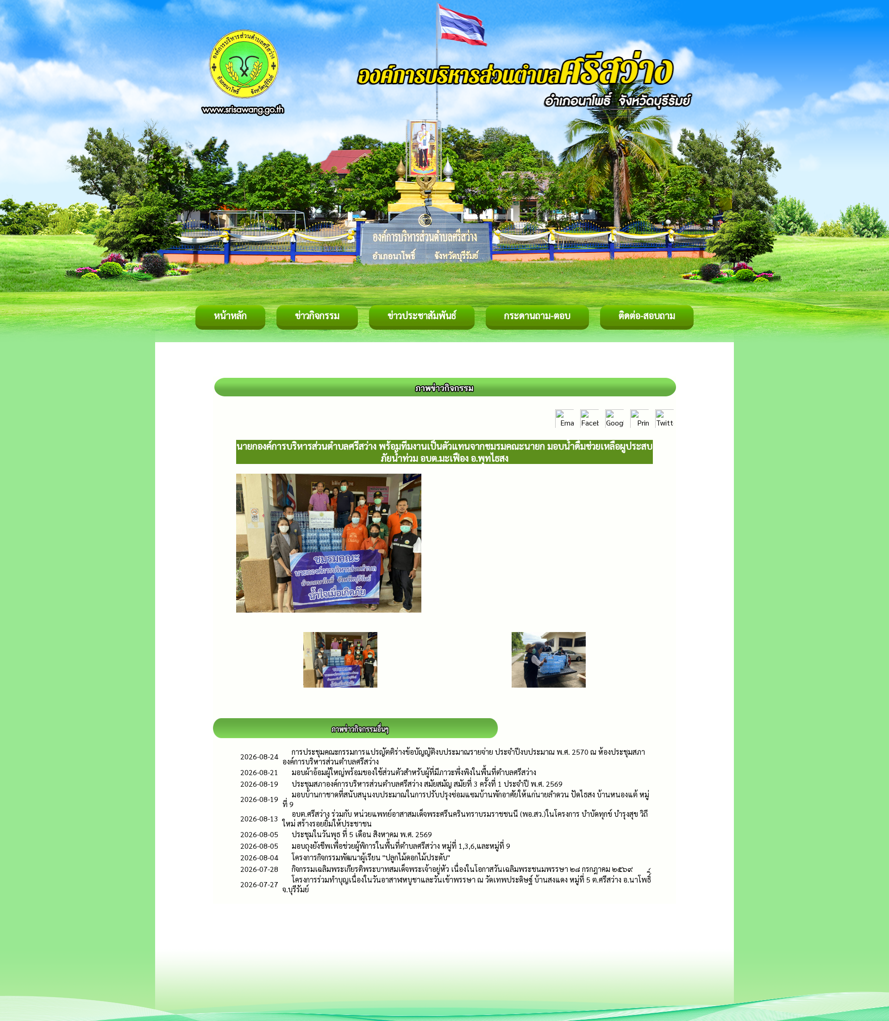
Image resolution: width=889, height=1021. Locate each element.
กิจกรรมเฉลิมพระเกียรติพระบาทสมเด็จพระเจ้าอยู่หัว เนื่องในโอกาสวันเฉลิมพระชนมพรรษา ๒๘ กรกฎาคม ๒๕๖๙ (462, 869)
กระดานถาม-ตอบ (537, 315)
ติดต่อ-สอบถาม (647, 315)
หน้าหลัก (230, 315)
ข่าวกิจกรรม (317, 315)
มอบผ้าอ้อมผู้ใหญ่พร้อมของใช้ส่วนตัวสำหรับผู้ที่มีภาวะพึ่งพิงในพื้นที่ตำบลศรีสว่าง (414, 772)
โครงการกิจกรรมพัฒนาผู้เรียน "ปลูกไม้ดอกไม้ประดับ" (371, 857)
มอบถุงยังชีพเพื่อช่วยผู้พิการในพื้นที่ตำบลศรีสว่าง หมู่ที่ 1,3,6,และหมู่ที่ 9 (401, 846)
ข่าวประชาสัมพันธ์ (422, 315)
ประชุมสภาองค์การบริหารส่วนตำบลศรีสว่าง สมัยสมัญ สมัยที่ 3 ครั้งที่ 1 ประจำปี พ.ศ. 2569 (427, 784)
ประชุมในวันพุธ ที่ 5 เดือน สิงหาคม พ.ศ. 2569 (362, 834)
